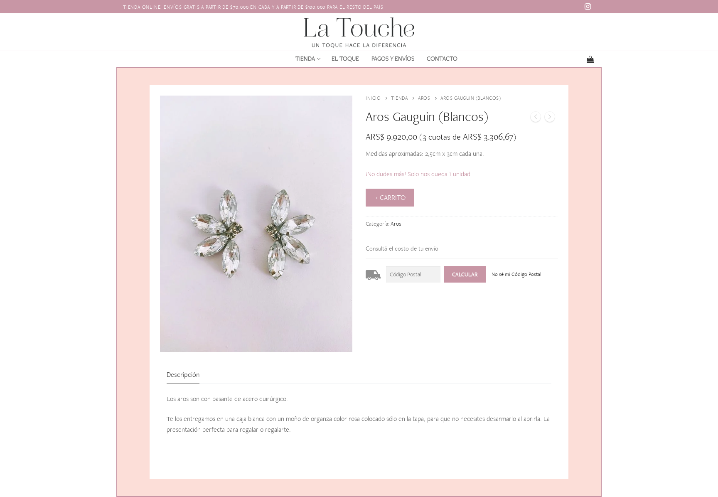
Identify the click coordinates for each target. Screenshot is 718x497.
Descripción (183, 374)
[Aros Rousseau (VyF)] (536, 118)
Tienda (399, 98)
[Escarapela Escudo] (550, 118)
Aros (424, 98)
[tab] (183, 374)
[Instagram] (588, 6)
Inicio (373, 98)
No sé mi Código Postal (516, 274)
